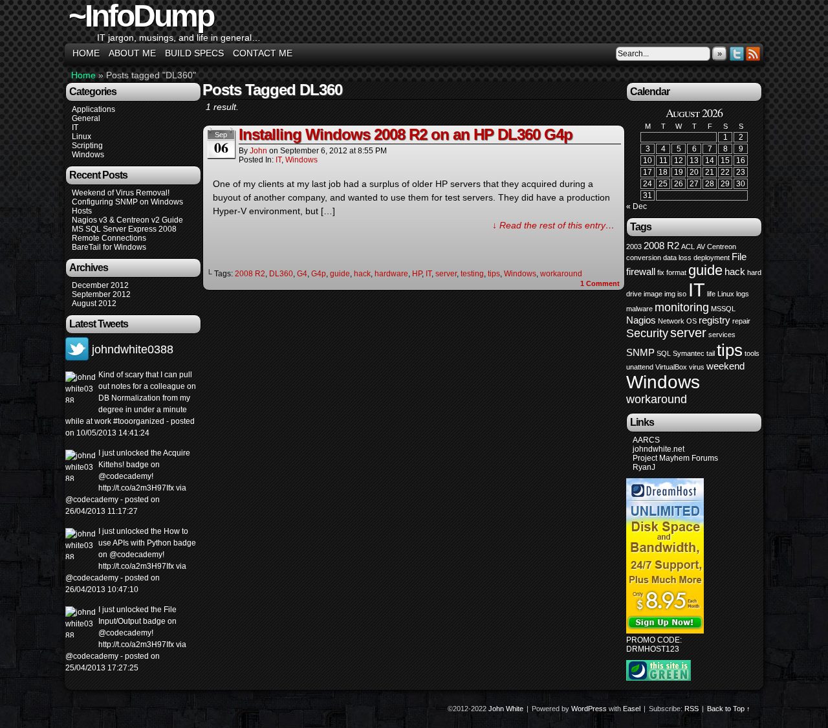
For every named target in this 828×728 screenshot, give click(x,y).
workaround (561, 273)
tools (752, 353)
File (739, 256)
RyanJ (644, 467)
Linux (81, 136)
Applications (93, 109)
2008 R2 (250, 273)
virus (696, 367)
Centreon (721, 246)
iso (681, 294)
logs (742, 294)
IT (75, 127)
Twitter (737, 53)
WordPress (589, 708)
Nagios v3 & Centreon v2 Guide (127, 220)
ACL (688, 246)
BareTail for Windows (109, 247)
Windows (88, 154)
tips (494, 273)
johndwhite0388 (132, 349)
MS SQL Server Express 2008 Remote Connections (124, 234)
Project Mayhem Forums (675, 458)
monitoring (682, 307)
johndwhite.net (658, 449)
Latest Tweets (98, 323)
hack (362, 273)
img (669, 294)
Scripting (87, 145)
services (721, 334)
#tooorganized (137, 421)
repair (741, 321)
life (711, 294)
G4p (318, 273)
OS (691, 321)
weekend (725, 365)
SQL (664, 353)
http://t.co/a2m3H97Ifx (136, 487)
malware (639, 309)
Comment (600, 283)
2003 (634, 246)
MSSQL (723, 309)
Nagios (641, 319)
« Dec (636, 206)
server (446, 273)
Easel (631, 708)
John (258, 150)
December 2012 (100, 285)
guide (340, 273)
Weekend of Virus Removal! (120, 192)
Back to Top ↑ (728, 708)
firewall (640, 271)
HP (417, 273)
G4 (302, 273)
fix (660, 272)
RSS (753, 53)
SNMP (640, 352)
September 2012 (101, 294)
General (86, 118)
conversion (643, 257)
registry (714, 319)
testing (472, 273)
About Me (132, 53)
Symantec (688, 353)
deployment (711, 257)
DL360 (281, 273)
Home (86, 53)
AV (701, 246)
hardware (391, 273)
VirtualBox (671, 367)
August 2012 (94, 303)
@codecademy (124, 476)
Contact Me (262, 53)
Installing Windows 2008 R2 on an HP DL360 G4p (405, 134)
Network (671, 321)
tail (710, 353)
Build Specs (194, 53)
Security (647, 333)
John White (505, 708)
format (676, 272)
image (653, 294)
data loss (677, 257)
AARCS (646, 440)
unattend (639, 367)
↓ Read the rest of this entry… (553, 225)
